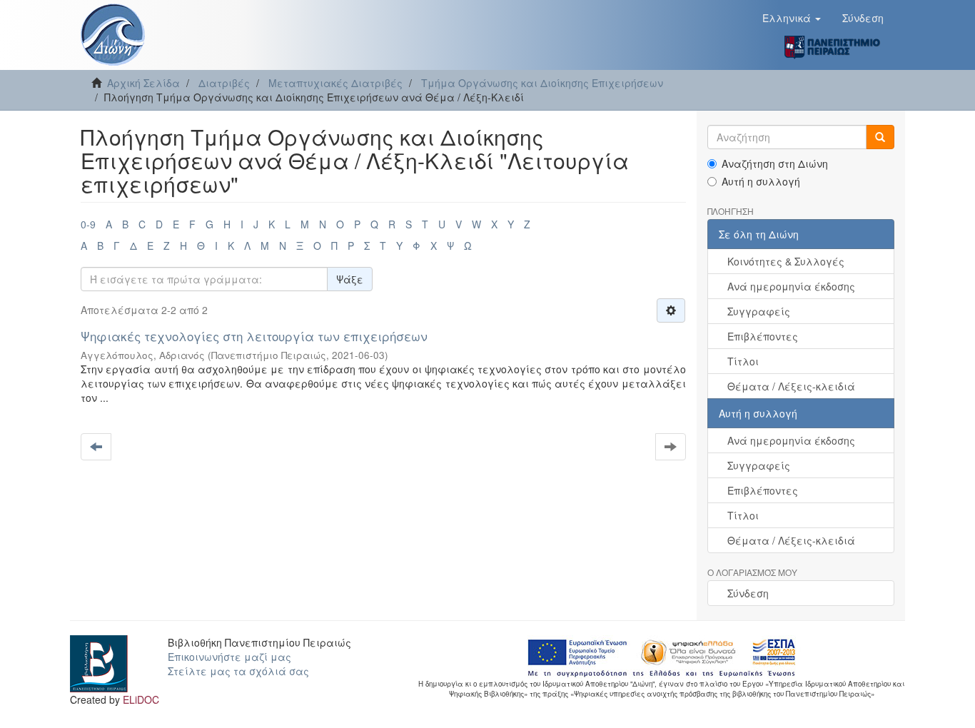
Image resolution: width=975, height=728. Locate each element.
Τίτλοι (743, 361)
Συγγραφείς (758, 311)
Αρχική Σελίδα (143, 83)
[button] (792, 18)
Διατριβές (224, 83)
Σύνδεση (748, 593)
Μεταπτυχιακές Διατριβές (335, 83)
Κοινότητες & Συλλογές (785, 261)
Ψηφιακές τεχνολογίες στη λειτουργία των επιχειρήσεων (254, 336)
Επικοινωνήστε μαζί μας (229, 656)
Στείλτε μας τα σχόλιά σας (238, 671)
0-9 (88, 224)
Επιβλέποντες (762, 336)
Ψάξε (349, 279)
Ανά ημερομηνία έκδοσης (791, 286)
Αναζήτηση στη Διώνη (775, 163)
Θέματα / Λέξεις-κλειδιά (791, 386)
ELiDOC (141, 699)
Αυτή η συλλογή (761, 181)
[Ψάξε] (880, 137)
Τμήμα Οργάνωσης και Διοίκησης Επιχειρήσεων (542, 83)
